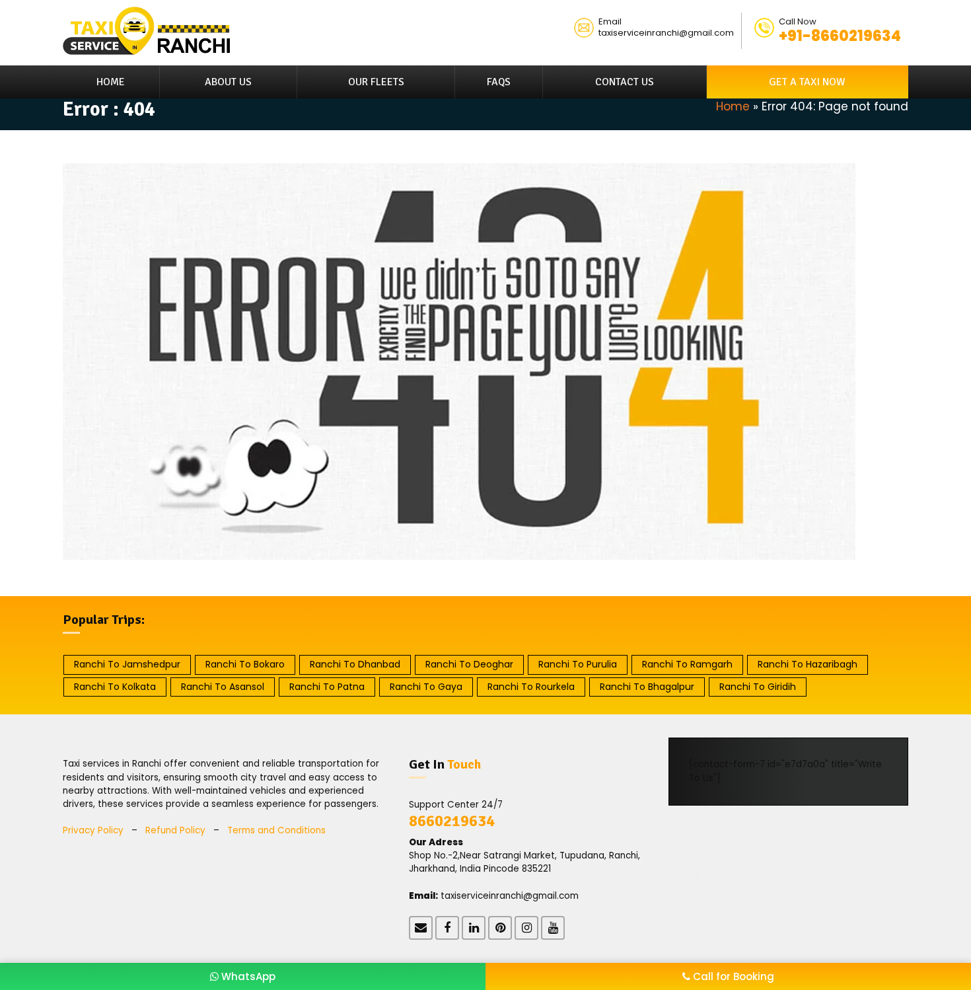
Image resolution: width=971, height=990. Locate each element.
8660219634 (452, 821)
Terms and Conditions (276, 830)
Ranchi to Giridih (757, 686)
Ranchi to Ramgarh (687, 664)
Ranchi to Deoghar (469, 664)
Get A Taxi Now (807, 82)
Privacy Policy (93, 830)
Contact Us (624, 82)
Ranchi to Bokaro (245, 664)
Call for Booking (732, 976)
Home (110, 82)
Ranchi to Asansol (222, 686)
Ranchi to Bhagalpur (647, 686)
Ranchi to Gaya (426, 686)
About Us (228, 82)
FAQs (499, 82)
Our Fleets (376, 82)
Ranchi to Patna (327, 686)
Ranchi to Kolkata (115, 686)
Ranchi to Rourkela (531, 686)
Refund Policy (175, 830)
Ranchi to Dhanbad (355, 664)
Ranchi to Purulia (577, 664)
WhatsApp (247, 976)
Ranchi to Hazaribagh (807, 664)
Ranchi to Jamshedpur (127, 664)
